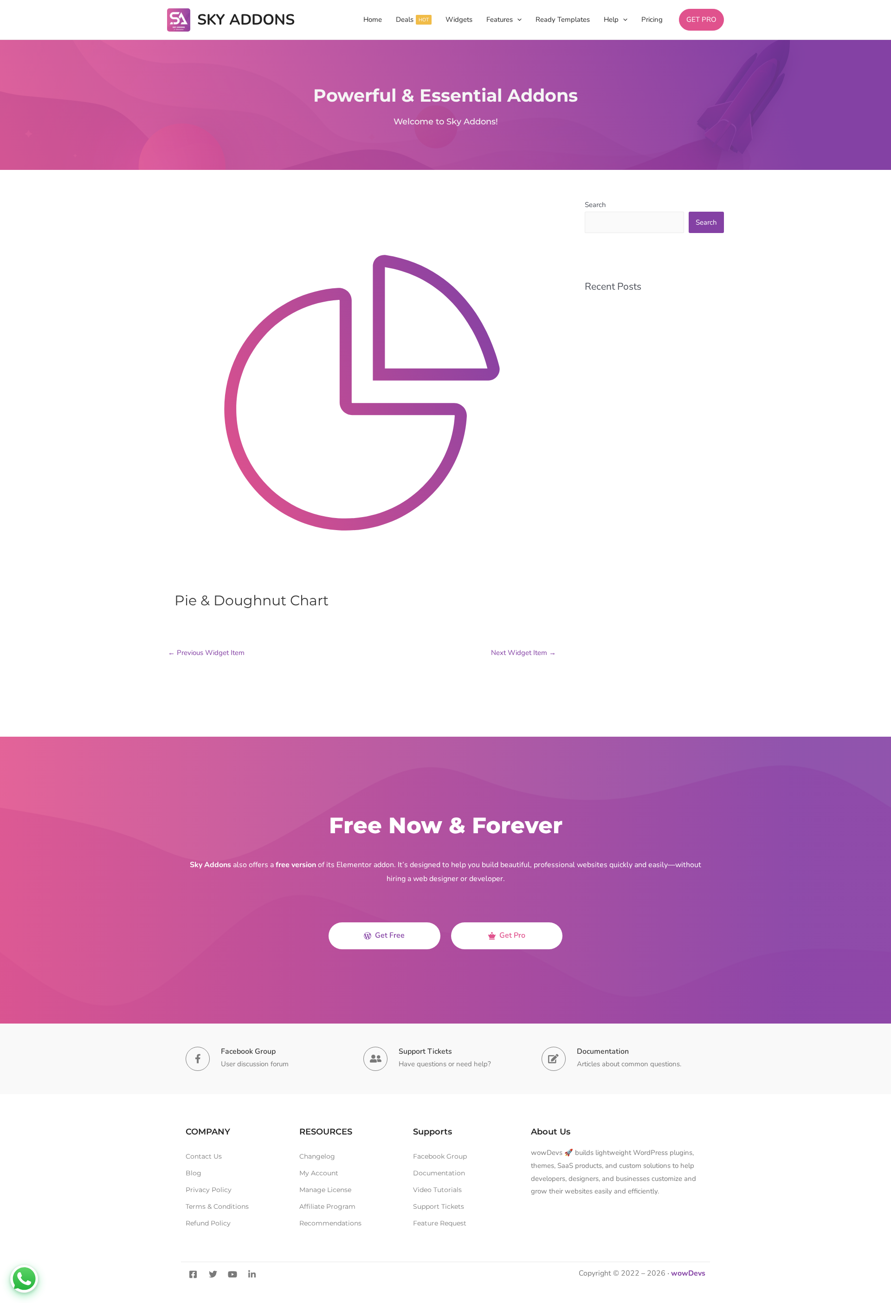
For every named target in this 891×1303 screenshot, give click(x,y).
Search (595, 204)
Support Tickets (425, 1051)
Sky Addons (246, 20)
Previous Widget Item (206, 652)
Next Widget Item (523, 652)
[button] (517, 19)
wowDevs (688, 1273)
